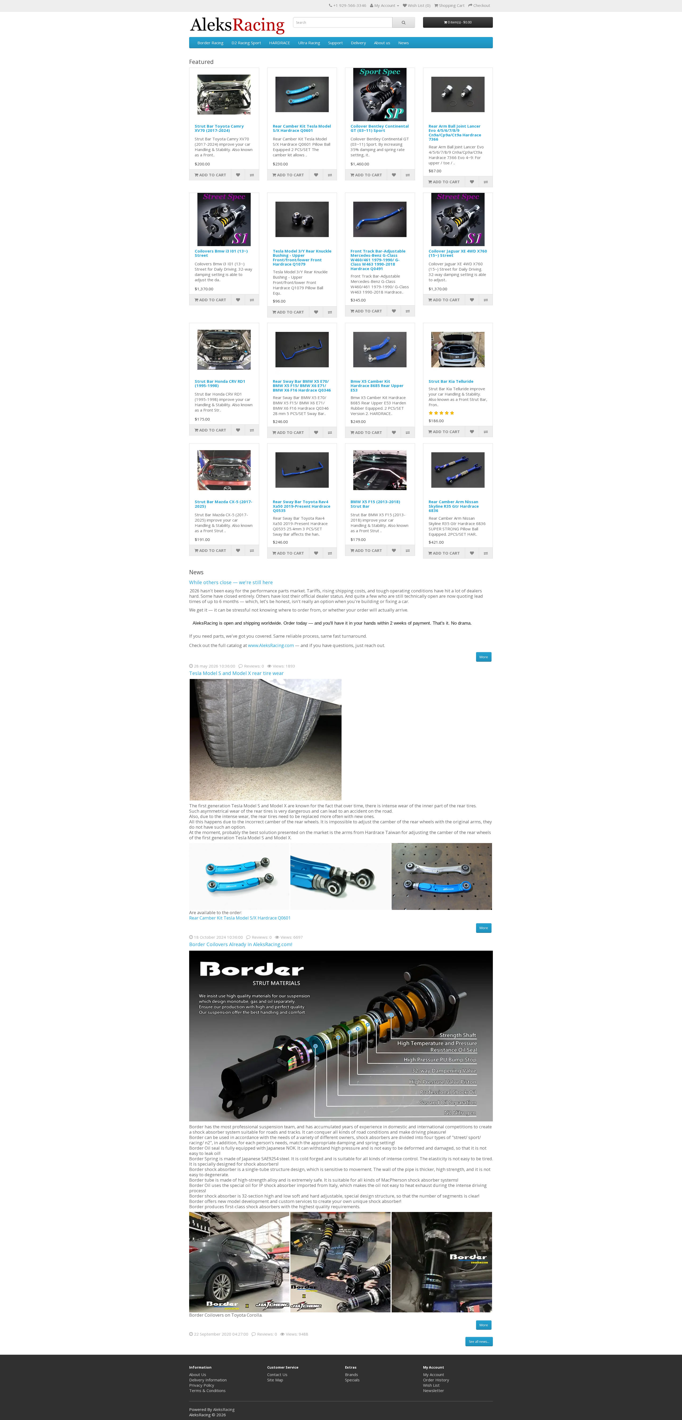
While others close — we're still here (231, 582)
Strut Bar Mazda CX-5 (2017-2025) (223, 504)
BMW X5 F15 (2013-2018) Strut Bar (375, 504)
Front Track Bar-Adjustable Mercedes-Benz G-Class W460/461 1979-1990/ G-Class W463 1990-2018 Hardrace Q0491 (378, 259)
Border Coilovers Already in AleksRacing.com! (240, 944)
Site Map (275, 1379)
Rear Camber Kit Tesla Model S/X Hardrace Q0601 (302, 128)
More (484, 656)
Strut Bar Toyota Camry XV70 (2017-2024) (219, 128)
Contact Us (277, 1374)
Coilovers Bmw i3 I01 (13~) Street (221, 253)
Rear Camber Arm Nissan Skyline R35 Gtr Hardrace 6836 (454, 506)
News (403, 42)
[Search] (403, 22)
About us (382, 42)
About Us (197, 1374)
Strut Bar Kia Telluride (451, 381)
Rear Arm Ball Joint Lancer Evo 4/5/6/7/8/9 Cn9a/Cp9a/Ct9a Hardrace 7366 (455, 132)
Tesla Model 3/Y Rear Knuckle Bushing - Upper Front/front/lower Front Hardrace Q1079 (302, 257)
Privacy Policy (201, 1385)
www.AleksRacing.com (271, 645)
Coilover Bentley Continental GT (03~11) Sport (380, 128)
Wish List (431, 1385)
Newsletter (433, 1390)
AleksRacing (224, 1409)
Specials (352, 1379)
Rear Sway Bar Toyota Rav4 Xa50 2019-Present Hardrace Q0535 (301, 506)
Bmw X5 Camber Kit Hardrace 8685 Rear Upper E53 (377, 386)
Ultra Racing (309, 42)
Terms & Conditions (207, 1390)
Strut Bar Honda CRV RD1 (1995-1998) (220, 383)
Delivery (358, 42)
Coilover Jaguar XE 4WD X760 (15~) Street (458, 253)
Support (335, 42)
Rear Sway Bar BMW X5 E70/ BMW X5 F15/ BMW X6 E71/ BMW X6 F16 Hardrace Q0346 (302, 386)
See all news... (479, 1341)
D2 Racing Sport (246, 42)
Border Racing (210, 42)
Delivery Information (208, 1379)
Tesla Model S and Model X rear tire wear (236, 673)
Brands (351, 1374)
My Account (433, 1374)
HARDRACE (279, 42)
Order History (436, 1379)
